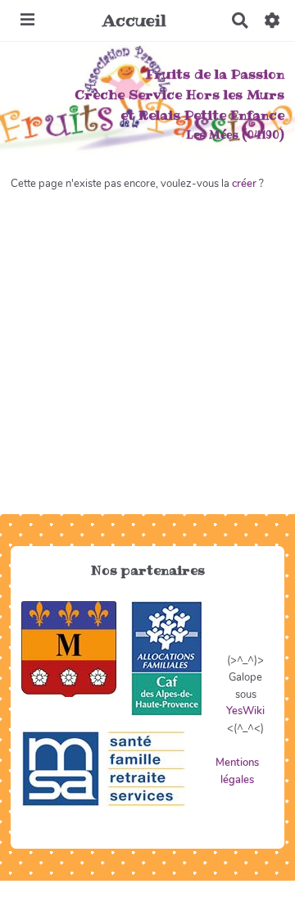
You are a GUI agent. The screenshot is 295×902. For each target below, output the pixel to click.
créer (244, 183)
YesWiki (245, 711)
